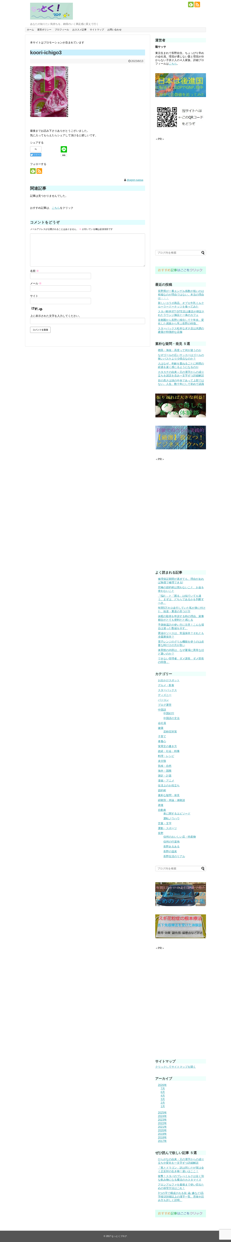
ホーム (30, 29)
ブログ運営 (164, 704)
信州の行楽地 (171, 841)
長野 (160, 833)
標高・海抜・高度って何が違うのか (179, 350)
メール (36, 283)
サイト (34, 295)
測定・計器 (164, 775)
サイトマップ (97, 29)
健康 (160, 728)
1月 (163, 1106)
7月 (163, 1088)
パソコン (163, 700)
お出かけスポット (169, 680)
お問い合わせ (114, 29)
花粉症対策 (170, 731)
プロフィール (62, 29)
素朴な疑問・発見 (169, 795)
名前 (34, 270)
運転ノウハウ (171, 818)
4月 (163, 1095)
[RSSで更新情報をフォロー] (197, 4)
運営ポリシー (44, 29)
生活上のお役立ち (169, 785)
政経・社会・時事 (169, 751)
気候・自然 (164, 765)
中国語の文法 (171, 718)
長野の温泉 (170, 851)
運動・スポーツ (167, 828)
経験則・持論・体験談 (171, 800)
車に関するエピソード (176, 813)
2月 (163, 1102)
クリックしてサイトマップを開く (175, 1066)
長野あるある (171, 846)
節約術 (162, 790)
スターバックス (167, 690)
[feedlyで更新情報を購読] (191, 4)
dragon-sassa (135, 180)
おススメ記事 (79, 29)
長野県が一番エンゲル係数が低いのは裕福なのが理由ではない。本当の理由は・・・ (181, 295)
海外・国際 (164, 770)
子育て (162, 736)
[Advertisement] (180, 191)
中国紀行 (168, 713)
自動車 (162, 810)
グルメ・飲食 (166, 685)
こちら (56, 207)
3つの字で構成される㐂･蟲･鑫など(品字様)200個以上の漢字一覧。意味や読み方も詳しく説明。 (181, 1197)
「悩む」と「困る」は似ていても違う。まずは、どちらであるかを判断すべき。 (181, 599)
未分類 (162, 761)
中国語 (162, 709)
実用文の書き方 (167, 746)
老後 (160, 805)
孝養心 (162, 741)
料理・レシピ (166, 756)
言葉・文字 (164, 823)
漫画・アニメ (166, 780)
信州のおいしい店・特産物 (179, 836)
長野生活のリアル (174, 856)
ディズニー (164, 695)
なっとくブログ (119, 1236)
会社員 (162, 723)
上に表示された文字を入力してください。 (56, 315)
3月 (163, 1099)
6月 (163, 1092)
